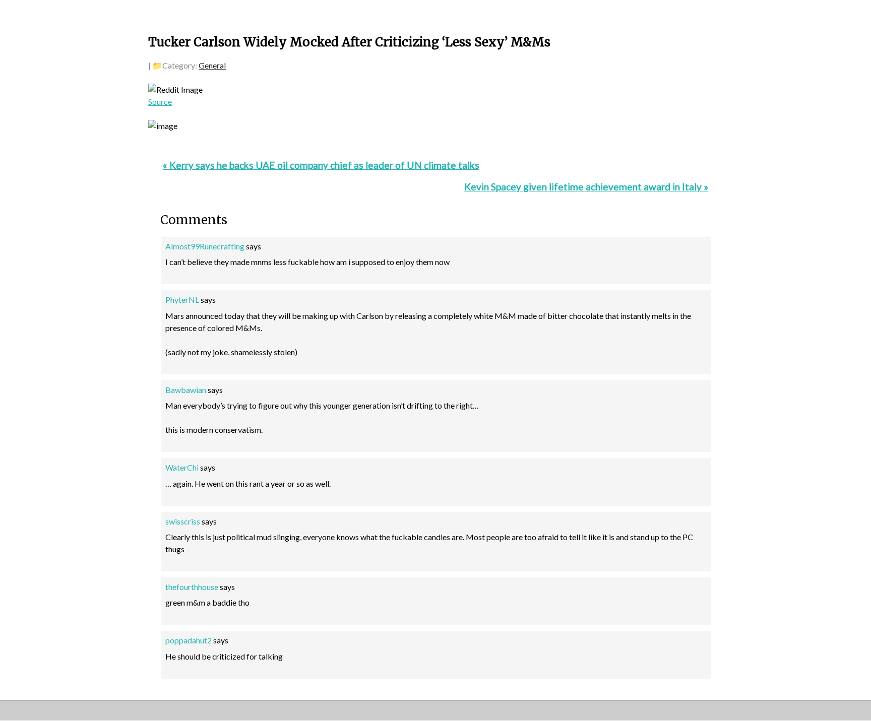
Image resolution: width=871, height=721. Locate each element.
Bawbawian (185, 390)
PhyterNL (182, 299)
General (212, 65)
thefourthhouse (191, 587)
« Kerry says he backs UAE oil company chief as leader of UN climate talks (321, 165)
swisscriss (182, 521)
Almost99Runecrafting (204, 246)
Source (160, 101)
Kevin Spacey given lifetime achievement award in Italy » (586, 186)
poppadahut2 (188, 640)
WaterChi (182, 467)
